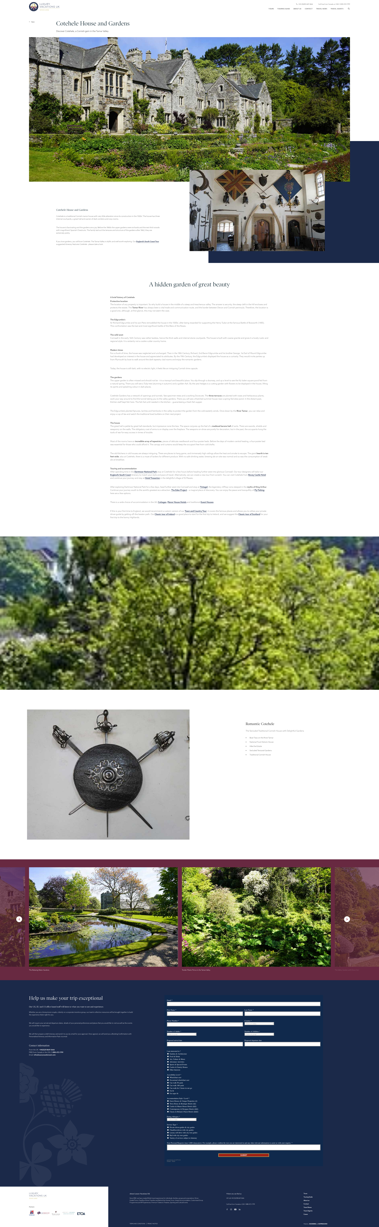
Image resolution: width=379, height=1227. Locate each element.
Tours (271, 9)
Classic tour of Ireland (165, 514)
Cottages (162, 502)
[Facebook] (228, 1210)
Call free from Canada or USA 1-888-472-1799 (334, 4)
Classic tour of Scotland (249, 514)
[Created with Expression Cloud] (322, 1224)
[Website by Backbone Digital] (312, 1224)
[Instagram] (232, 1210)
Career (306, 1214)
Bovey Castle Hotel (257, 475)
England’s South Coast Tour (147, 241)
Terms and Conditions (137, 1223)
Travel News (321, 9)
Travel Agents (337, 9)
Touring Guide (283, 9)
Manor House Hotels (176, 502)
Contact (309, 9)
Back (33, 22)
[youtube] (236, 1210)
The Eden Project (179, 490)
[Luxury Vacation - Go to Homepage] (44, 6)
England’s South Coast (120, 475)
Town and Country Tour (196, 511)
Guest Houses (207, 502)
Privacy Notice (152, 1223)
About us (297, 9)
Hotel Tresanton (152, 478)
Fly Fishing (259, 490)
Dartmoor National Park (146, 471)
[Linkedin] (239, 1210)
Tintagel (204, 487)
